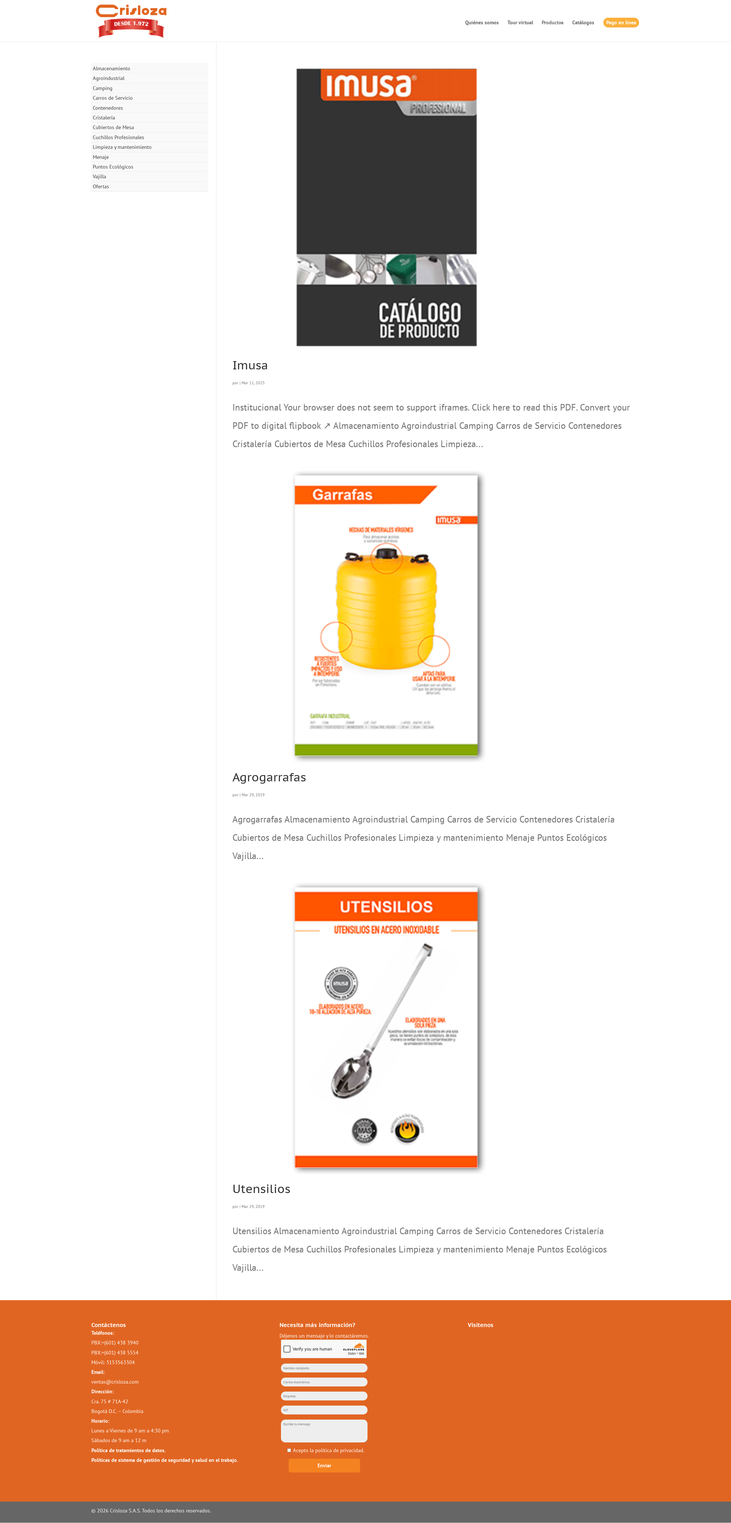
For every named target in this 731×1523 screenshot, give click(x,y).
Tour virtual (520, 23)
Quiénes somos (482, 23)
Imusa (250, 365)
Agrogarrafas (269, 776)
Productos (553, 23)
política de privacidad (339, 1450)
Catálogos (583, 23)
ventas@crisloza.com (115, 1381)
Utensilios (261, 1188)
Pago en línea (621, 22)
